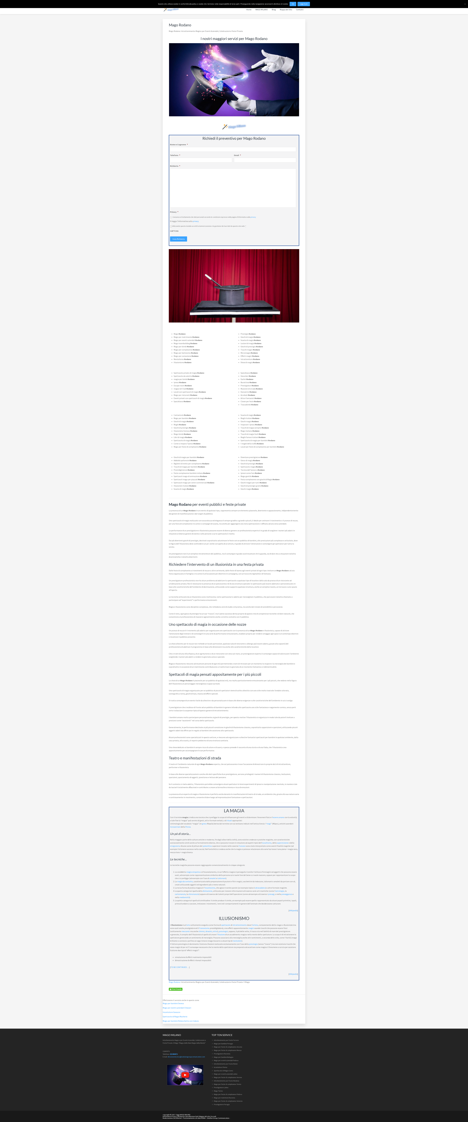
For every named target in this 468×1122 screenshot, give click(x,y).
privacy (253, 217)
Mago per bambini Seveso (173, 1003)
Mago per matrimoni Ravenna (224, 1098)
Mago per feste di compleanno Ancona (228, 1047)
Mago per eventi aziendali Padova (226, 1060)
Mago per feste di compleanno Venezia (228, 1101)
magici (251, 928)
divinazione (207, 891)
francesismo (204, 928)
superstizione (282, 843)
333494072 (174, 1054)
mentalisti (237, 941)
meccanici (186, 931)
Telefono (175, 155)
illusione (221, 934)
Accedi (213, 1116)
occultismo (267, 843)
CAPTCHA (174, 231)
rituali (229, 820)
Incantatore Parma (220, 1067)
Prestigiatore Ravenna (222, 1054)
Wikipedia (293, 910)
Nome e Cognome (179, 144)
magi (269, 823)
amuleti (212, 878)
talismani (222, 878)
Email (237, 155)
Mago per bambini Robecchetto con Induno (181, 1021)
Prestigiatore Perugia (222, 1104)
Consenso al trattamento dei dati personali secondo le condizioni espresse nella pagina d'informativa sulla (214, 217)
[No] (465, 4)
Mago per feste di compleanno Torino (227, 1084)
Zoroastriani (175, 827)
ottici (215, 931)
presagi (271, 894)
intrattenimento (240, 925)
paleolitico (207, 846)
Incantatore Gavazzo (171, 1012)
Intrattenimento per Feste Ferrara (226, 1040)
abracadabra (260, 888)
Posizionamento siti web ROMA (194, 1118)
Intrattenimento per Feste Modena (226, 1081)
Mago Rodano (174, 982)
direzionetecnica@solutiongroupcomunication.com (186, 1057)
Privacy (174, 212)
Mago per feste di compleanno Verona (228, 1077)
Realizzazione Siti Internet (172, 1118)
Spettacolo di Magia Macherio (175, 1016)
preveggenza (286, 894)
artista (255, 925)
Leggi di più (303, 4)
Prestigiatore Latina (221, 1087)
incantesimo (210, 888)
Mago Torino (218, 1091)
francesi (242, 846)
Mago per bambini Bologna (223, 1057)
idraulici (208, 931)
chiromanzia (193, 894)
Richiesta (175, 166)
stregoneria (175, 846)
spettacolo (225, 925)
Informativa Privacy (170, 1116)
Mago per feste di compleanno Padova (228, 1094)
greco (204, 823)
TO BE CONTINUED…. (180, 967)
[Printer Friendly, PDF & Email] (175, 989)
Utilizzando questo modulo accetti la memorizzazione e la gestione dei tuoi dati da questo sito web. (209, 226)
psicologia (253, 944)
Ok (293, 4)
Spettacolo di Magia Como (223, 1071)
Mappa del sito (204, 1116)
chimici (202, 931)
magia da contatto (185, 881)
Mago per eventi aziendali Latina (225, 1074)
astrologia (279, 891)
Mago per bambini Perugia (223, 1044)
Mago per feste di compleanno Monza (227, 1050)
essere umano (278, 817)
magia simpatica (193, 872)
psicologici (223, 931)
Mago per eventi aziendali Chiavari (177, 1008)
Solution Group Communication (218, 1118)
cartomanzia (180, 894)
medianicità (184, 897)
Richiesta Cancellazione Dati (188, 1116)
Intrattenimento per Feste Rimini (226, 1064)
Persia (188, 827)
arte (188, 925)
